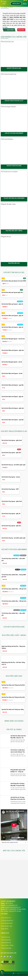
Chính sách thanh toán (6, 942)
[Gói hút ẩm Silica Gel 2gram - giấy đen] (12, 347)
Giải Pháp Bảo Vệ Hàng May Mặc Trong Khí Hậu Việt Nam (18, 785)
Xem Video (21, 29)
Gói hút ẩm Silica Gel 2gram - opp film (13, 419)
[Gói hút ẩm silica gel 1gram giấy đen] (12, 290)
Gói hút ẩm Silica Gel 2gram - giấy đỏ (12, 315)
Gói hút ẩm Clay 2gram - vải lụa (11, 477)
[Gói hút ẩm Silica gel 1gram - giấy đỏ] (12, 301)
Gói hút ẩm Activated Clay (14, 100)
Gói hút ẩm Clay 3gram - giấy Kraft (12, 501)
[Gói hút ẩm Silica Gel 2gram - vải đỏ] (11, 371)
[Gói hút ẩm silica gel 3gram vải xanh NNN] (13, 278)
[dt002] (12, 855)
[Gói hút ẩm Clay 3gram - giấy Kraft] (11, 498)
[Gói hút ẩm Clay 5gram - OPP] (10, 486)
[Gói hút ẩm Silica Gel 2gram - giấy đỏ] (12, 313)
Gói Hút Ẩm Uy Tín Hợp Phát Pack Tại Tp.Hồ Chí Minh (18, 799)
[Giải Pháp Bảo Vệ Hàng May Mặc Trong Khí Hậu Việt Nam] (5, 793)
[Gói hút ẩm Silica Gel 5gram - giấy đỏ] (12, 394)
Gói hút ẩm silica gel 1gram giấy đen (12, 292)
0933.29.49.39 (16, 3)
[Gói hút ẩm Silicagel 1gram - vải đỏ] (11, 359)
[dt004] (3, 857)
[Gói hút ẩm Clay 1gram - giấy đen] (11, 449)
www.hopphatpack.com (11, 905)
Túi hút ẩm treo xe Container (14, 198)
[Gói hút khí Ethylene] (14, 151)
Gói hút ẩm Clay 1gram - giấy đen (11, 452)
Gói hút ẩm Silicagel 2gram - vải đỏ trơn (13, 338)
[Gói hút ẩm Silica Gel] (14, 54)
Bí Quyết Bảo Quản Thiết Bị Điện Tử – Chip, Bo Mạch (18, 771)
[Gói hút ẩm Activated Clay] (14, 86)
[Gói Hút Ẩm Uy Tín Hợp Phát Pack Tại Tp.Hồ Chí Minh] (5, 807)
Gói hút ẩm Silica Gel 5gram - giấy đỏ (12, 396)
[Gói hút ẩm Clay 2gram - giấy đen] (11, 522)
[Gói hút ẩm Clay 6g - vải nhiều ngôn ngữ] (13, 534)
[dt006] (22, 857)
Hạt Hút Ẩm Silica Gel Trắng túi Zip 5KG (13, 685)
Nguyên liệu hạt (14, 263)
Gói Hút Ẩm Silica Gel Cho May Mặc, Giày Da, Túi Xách (18, 737)
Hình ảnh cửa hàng (14, 721)
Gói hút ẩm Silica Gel (14, 68)
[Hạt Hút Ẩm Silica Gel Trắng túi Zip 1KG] (13, 694)
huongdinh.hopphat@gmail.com (12, 907)
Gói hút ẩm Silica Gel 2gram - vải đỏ (12, 373)
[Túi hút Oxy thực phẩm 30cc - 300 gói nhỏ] (13, 598)
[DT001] (3, 855)
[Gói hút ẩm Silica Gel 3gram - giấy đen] (12, 405)
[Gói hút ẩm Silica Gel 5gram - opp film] (12, 382)
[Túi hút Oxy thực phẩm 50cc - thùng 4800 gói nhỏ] (14, 570)
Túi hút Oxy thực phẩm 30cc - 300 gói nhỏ (14, 601)
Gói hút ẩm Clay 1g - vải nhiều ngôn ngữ (13, 464)
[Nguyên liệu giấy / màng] (14, 216)
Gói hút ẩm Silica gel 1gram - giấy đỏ (12, 304)
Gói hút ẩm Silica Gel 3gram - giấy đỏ (12, 327)
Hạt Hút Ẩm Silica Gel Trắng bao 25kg (13, 709)
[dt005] (12, 857)
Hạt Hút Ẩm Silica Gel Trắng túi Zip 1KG (13, 697)
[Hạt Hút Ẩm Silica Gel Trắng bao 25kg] (12, 706)
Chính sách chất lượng (6, 948)
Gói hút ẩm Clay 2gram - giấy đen (11, 525)
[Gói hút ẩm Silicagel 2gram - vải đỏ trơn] (12, 336)
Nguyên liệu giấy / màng (14, 230)
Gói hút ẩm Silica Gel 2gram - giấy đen (13, 350)
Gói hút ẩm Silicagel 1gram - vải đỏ (12, 362)
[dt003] (22, 855)
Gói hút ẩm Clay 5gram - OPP (10, 489)
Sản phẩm (4, 913)
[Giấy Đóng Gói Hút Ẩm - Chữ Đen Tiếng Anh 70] (14, 658)
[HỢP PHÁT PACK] (4, 6)
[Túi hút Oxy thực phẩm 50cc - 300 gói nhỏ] (13, 585)
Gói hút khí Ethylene (14, 165)
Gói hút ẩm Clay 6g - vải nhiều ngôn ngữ (13, 538)
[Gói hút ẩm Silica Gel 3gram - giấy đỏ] (12, 324)
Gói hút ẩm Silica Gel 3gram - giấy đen (13, 408)
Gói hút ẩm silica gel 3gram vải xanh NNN (14, 281)
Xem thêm (10, 29)
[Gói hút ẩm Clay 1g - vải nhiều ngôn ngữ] (13, 461)
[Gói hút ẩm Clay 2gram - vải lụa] (10, 474)
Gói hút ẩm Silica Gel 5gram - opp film (13, 385)
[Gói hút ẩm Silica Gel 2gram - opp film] (12, 417)
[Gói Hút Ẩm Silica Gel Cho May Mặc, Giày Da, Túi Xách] (5, 745)
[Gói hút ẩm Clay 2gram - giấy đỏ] (10, 510)
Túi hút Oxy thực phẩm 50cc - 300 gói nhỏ (14, 589)
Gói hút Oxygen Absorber (14, 133)
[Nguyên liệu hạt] (14, 249)
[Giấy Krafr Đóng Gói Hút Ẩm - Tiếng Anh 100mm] (14, 642)
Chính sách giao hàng (6, 939)
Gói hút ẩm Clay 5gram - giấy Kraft (12, 440)
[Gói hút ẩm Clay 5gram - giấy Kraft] (11, 437)
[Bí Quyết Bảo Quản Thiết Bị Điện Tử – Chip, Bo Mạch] (5, 779)
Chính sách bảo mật (5, 937)
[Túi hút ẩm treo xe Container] (14, 184)
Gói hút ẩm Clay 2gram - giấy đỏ (11, 513)
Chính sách (5, 933)
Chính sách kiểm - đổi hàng (7, 945)
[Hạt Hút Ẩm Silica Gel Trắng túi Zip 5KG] (13, 682)
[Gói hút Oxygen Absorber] (14, 119)
